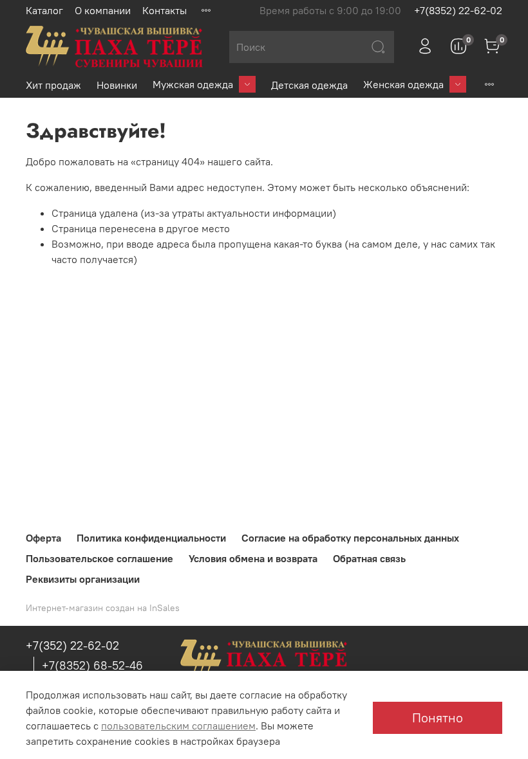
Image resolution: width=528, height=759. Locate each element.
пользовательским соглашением (178, 725)
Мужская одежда (193, 84)
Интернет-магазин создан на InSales (103, 608)
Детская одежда (309, 84)
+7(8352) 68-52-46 (92, 665)
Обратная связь (369, 558)
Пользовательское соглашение (99, 558)
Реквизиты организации (83, 578)
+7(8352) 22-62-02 (458, 10)
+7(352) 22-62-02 (72, 645)
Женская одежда (403, 84)
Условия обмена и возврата (253, 558)
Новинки (117, 84)
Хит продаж (53, 84)
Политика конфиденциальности (151, 537)
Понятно (437, 717)
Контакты (164, 10)
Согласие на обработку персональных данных (350, 537)
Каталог (44, 10)
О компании (103, 10)
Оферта (43, 537)
